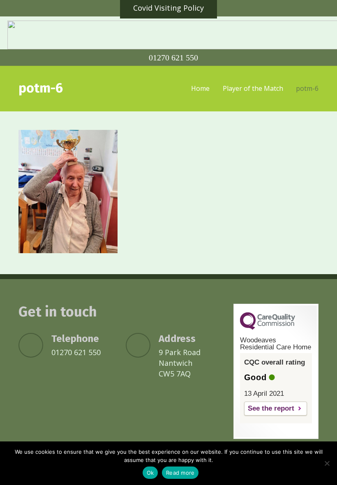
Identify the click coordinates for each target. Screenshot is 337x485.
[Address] (142, 345)
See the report (271, 408)
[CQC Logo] (267, 327)
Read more (180, 472)
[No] (327, 463)
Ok (150, 472)
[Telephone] (34, 345)
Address (177, 338)
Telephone (75, 338)
